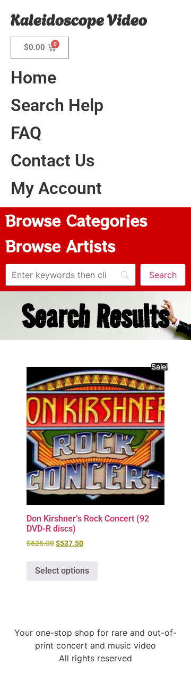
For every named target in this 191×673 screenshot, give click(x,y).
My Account (56, 188)
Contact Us (52, 160)
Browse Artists (60, 245)
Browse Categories (76, 220)
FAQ (26, 133)
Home (33, 78)
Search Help (57, 105)
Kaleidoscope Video (79, 18)
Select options (62, 571)
